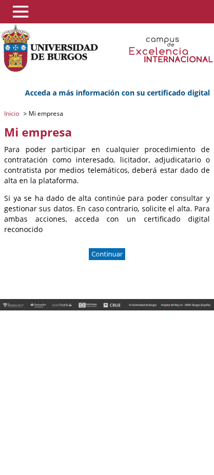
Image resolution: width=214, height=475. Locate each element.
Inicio (12, 113)
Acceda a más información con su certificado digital (117, 93)
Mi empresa (45, 113)
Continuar (107, 254)
